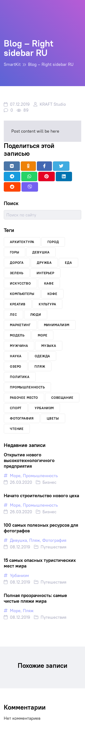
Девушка (18, 540)
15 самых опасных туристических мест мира (40, 563)
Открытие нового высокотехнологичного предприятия (29, 460)
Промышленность (40, 475)
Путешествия (53, 547)
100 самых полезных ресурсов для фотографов (41, 528)
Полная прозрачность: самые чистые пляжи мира (35, 598)
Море (15, 475)
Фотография (54, 540)
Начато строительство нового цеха (41, 495)
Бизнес (49, 482)
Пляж (34, 540)
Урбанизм (19, 575)
